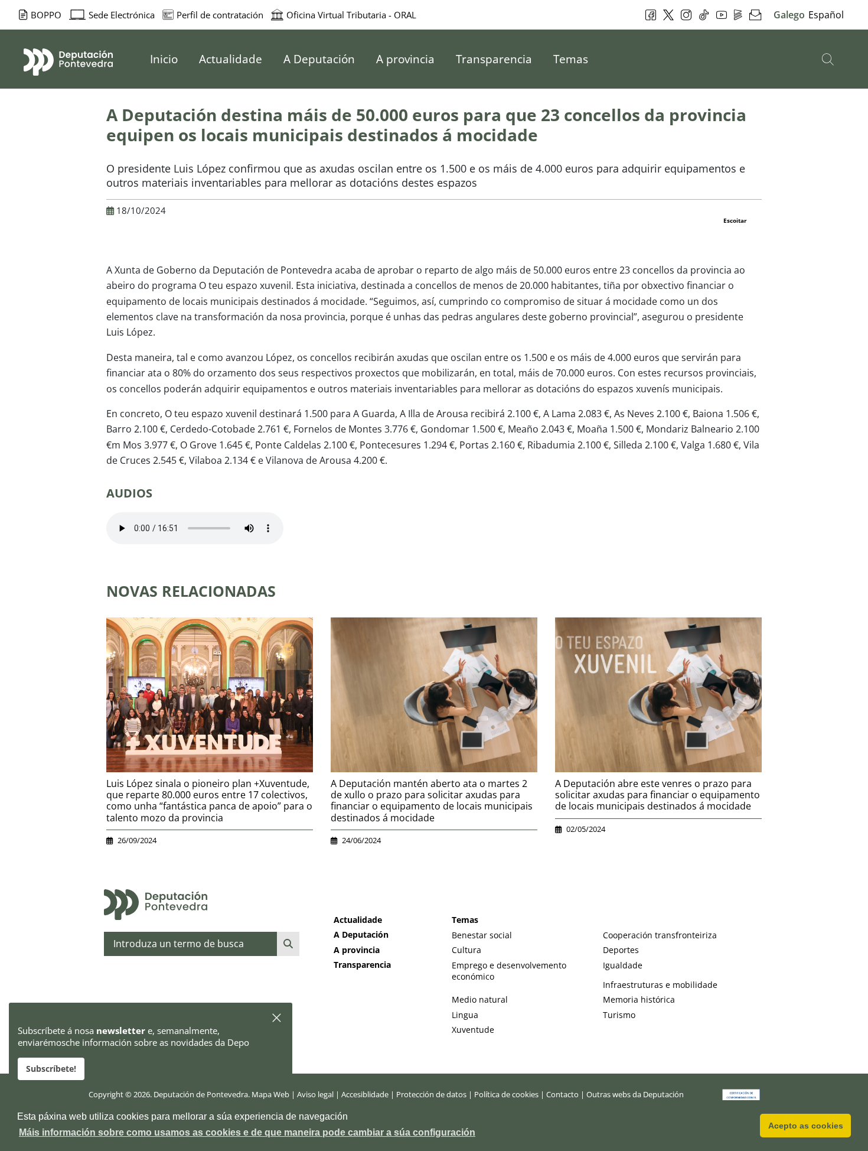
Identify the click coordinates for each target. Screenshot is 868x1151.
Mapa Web (270, 1094)
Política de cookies (506, 1094)
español (826, 14)
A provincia (357, 949)
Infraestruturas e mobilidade (660, 984)
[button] (277, 1018)
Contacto (562, 1094)
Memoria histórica (639, 999)
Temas (465, 919)
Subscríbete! (51, 1068)
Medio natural (480, 999)
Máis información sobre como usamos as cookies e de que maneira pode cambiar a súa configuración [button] (247, 1132)
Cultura (466, 949)
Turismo (619, 1014)
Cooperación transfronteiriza (660, 935)
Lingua (465, 1014)
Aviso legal (315, 1094)
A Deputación (361, 934)
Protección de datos (431, 1094)
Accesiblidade (365, 1094)
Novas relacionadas (191, 591)
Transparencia (362, 964)
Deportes (621, 949)
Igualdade (622, 965)
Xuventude (473, 1029)
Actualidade (358, 919)
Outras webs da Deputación (635, 1094)
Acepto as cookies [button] (805, 1125)
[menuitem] (164, 59)
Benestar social (482, 935)
